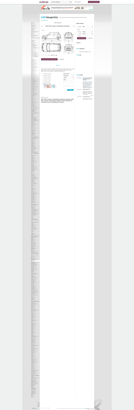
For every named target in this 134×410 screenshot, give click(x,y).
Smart (33, 331)
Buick (33, 75)
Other (33, 278)
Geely (33, 141)
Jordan (33, 194)
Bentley (34, 64)
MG (33, 257)
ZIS (33, 396)
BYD (33, 77)
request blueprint (66, 17)
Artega (33, 44)
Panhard (34, 282)
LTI (32, 232)
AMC (33, 36)
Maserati (34, 246)
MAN (33, 239)
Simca (33, 326)
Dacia (33, 97)
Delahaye (34, 110)
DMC (33, 115)
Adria (33, 27)
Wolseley (34, 388)
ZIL (33, 395)
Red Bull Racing (35, 301)
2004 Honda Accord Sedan (87, 94)
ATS (33, 49)
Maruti (33, 244)
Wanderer (34, 380)
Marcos (33, 242)
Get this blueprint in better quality (49, 59)
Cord (33, 96)
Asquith (33, 46)
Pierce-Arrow (34, 291)
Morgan (34, 266)
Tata (33, 354)
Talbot (33, 352)
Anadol (33, 40)
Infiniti (33, 175)
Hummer (34, 168)
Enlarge (53, 55)
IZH (32, 187)
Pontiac (34, 293)
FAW (33, 126)
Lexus (33, 218)
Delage (33, 109)
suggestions (45, 20)
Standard (34, 339)
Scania (33, 317)
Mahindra (34, 237)
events (71, 17)
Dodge (34, 116)
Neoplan (34, 268)
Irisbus (33, 180)
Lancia (34, 212)
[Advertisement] (67, 12)
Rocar (33, 307)
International (35, 178)
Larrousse (34, 214)
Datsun (34, 106)
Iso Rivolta (34, 183)
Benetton (34, 62)
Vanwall (33, 371)
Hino (33, 159)
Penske (33, 286)
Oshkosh (34, 277)
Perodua (33, 287)
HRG (33, 164)
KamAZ (34, 199)
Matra (33, 247)
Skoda (34, 328)
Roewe (33, 308)
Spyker (33, 335)
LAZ (32, 216)
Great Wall (34, 148)
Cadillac (34, 79)
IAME (33, 170)
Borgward (34, 66)
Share (49, 55)
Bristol (33, 71)
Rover (33, 311)
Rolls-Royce (35, 310)
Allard (33, 32)
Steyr (33, 344)
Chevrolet (34, 86)
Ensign (33, 123)
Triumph (34, 362)
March (33, 241)
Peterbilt (34, 288)
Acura (33, 26)
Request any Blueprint (94, 2)
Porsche (34, 295)
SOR (33, 333)
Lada (33, 208)
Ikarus (33, 174)
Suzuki (34, 351)
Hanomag (34, 152)
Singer (33, 327)
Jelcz (33, 190)
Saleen (33, 313)
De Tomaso (34, 108)
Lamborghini (35, 209)
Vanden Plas (34, 370)
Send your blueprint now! (85, 51)
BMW (33, 65)
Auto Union (34, 52)
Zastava (33, 393)
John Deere (34, 193)
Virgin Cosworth (35, 375)
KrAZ (33, 205)
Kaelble (33, 197)
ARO (33, 41)
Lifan (33, 223)
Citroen (34, 90)
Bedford (34, 60)
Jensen (33, 192)
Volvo (33, 379)
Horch (33, 163)
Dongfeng (34, 118)
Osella (33, 276)
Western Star (34, 383)
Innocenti (34, 177)
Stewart (33, 342)
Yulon (33, 390)
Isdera (33, 182)
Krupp (33, 207)
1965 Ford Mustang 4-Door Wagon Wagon (87, 91)
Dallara (33, 104)
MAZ (33, 249)
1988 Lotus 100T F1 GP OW (87, 99)
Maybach (34, 248)
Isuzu (33, 184)
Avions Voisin (34, 55)
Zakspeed (34, 391)
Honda (34, 161)
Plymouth (34, 292)
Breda (33, 69)
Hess (33, 156)
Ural (33, 369)
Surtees (33, 350)
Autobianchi (34, 54)
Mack (33, 234)
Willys (33, 385)
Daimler (34, 103)
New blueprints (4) (86, 89)
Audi (33, 50)
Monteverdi (34, 264)
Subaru (34, 347)
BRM (33, 72)
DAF (33, 100)
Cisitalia (33, 89)
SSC (33, 337)
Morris (33, 267)
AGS (33, 30)
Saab (33, 312)
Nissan (34, 269)
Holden (33, 160)
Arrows (33, 42)
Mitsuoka (34, 263)
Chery (33, 85)
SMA (33, 330)
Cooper (34, 95)
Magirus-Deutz (35, 236)
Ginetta (33, 143)
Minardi (34, 259)
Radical (33, 298)
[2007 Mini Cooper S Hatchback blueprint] (57, 54)
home (60, 17)
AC (33, 24)
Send (70, 89)
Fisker (33, 131)
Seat (33, 321)
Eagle (33, 121)
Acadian (34, 25)
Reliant (33, 302)
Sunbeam (34, 349)
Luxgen (33, 233)
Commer (34, 92)
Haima (33, 150)
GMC (33, 144)
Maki (33, 238)
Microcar (34, 258)
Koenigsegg (34, 204)
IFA (33, 172)
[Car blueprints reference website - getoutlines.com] (43, 2)
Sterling (33, 341)
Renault (34, 303)
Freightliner (34, 138)
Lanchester (34, 210)
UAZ (33, 366)
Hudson (33, 165)
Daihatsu (34, 101)
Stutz (33, 346)
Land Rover (35, 213)
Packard (33, 279)
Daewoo (34, 99)
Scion (33, 318)
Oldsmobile (34, 273)
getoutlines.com (85, 82)
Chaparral (34, 84)
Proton (33, 297)
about (81, 17)
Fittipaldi (33, 133)
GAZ (33, 140)
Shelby (33, 325)
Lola (33, 229)
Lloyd (33, 227)
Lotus (33, 230)
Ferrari (34, 128)
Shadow (34, 323)
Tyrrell (33, 365)
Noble (33, 271)
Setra (33, 322)
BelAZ (33, 61)
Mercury (34, 255)
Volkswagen (35, 377)
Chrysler (34, 87)
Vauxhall (34, 372)
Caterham (34, 80)
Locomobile (34, 228)
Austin (34, 51)
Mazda (34, 251)
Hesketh (33, 155)
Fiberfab (33, 130)
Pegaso (34, 284)
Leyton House (35, 222)
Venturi (33, 374)
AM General (35, 35)
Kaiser (33, 198)
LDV (33, 217)
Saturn (33, 315)
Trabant (34, 361)
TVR (33, 364)
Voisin (33, 376)
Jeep (33, 189)
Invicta (33, 179)
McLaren (34, 252)
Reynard (33, 305)
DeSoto (33, 111)
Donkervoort (34, 119)
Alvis (33, 34)
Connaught (34, 94)
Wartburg (34, 381)
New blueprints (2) (86, 96)
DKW (33, 114)
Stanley (33, 340)
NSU (33, 272)
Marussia (34, 243)
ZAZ (33, 394)
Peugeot (34, 289)
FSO (33, 139)
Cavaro (33, 82)
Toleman (34, 359)
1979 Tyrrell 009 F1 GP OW (87, 98)
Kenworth (34, 202)
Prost (33, 296)
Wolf (33, 386)
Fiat (33, 129)
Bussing (34, 76)
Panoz (33, 283)
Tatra (33, 355)
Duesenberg (35, 120)
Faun (33, 125)
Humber (34, 166)
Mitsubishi (34, 262)
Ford (33, 135)
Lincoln (33, 225)
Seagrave (34, 320)
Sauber (33, 316)
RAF (33, 300)
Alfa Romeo (35, 31)
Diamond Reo (35, 113)
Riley (33, 306)
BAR (33, 59)
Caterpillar (34, 81)
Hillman (33, 158)
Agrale (33, 29)
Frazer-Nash (35, 136)
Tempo (33, 356)
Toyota (34, 360)
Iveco (33, 185)
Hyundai (34, 169)
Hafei (33, 149)
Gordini (33, 147)
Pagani (33, 281)
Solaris (33, 332)
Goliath (33, 145)
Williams (34, 384)
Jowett (33, 195)
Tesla (33, 357)
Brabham (34, 67)
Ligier (33, 224)
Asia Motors (34, 45)
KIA (33, 203)
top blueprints (77, 17)
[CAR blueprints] (49, 17)
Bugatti (33, 74)
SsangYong (34, 336)
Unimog (34, 367)
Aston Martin (35, 47)
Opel (33, 274)
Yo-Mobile (34, 389)
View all (91, 95)
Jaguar (33, 188)
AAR (33, 22)
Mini (33, 261)
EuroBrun (34, 124)
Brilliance (34, 70)
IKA (33, 173)
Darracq (33, 105)
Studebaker (34, 345)
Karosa (33, 200)
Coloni (33, 91)
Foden (33, 134)
